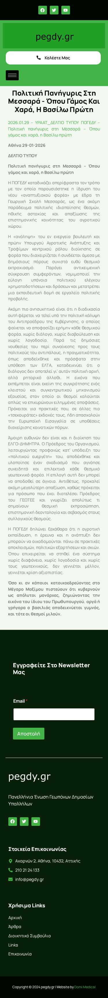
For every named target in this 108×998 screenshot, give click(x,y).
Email (20, 701)
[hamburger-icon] (12, 75)
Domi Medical (85, 986)
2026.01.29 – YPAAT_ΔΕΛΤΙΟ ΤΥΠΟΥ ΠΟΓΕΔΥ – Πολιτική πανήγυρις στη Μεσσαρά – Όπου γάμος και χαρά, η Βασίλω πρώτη (54, 129)
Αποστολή (28, 733)
